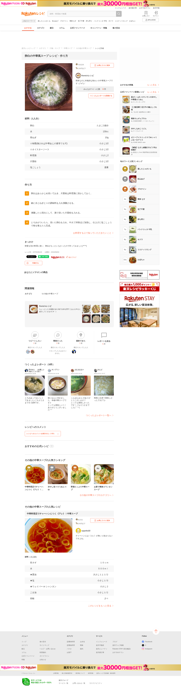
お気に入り (146, 16)
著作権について (80, 673)
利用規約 (43, 652)
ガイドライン (44, 656)
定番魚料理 (71, 645)
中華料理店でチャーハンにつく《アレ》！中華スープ (52, 513)
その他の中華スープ (84, 48)
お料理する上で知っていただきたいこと (92, 233)
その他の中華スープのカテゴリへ (95, 495)
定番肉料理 (71, 642)
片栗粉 (33, 161)
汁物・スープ (55, 48)
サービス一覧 (63, 683)
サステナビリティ (95, 683)
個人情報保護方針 (67, 673)
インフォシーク (120, 8)
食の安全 (116, 28)
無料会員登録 (152, 20)
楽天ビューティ (101, 649)
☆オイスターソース (39, 149)
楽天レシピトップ (28, 48)
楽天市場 (156, 8)
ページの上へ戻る (156, 631)
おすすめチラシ (144, 8)
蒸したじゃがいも (44, 21)
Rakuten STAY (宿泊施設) (121, 649)
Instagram (148, 649)
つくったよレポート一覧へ (98, 415)
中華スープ (68, 48)
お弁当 (82, 642)
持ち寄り (89, 21)
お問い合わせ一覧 (78, 683)
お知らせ (43, 660)
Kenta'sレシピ (45, 306)
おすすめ (28, 28)
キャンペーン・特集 (98, 28)
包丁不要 (81, 21)
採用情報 (90, 673)
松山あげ (55, 21)
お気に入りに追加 (103, 65)
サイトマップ (44, 645)
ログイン (156, 16)
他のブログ (72, 257)
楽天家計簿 (133, 8)
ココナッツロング (121, 21)
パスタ (69, 649)
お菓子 (69, 652)
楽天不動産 (100, 645)
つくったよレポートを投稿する (101, 96)
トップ (24, 642)
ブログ (114, 642)
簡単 (81, 645)
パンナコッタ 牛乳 (100, 21)
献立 (52, 28)
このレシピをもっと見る (99, 606)
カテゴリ (41, 28)
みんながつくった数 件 (94, 89)
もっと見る (151, 85)
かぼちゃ (132, 21)
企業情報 (56, 673)
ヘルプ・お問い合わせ (48, 649)
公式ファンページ (77, 28)
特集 (23, 660)
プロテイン (64, 21)
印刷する (35, 263)
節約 (81, 649)
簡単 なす (73, 21)
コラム (62, 28)
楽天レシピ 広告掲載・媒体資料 (105, 673)
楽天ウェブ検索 (118, 645)
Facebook (148, 642)
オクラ (111, 21)
